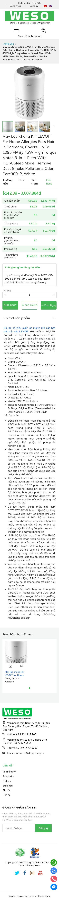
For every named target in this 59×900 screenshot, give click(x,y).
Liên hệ (6, 794)
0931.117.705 (34, 3)
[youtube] (40, 874)
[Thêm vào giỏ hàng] (10, 666)
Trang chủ (8, 43)
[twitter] (17, 874)
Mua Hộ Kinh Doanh (29, 36)
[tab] (29, 318)
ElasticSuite (44, 895)
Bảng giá (7, 785)
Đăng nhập (15, 6)
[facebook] (24, 874)
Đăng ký (34, 6)
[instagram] (32, 874)
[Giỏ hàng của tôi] (43, 30)
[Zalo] (53, 870)
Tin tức (6, 790)
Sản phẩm (8, 776)
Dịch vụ (6, 781)
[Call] (53, 879)
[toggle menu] (16, 30)
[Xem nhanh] (21, 666)
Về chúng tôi (9, 771)
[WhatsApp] (53, 862)
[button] (20, 126)
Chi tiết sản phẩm (17, 318)
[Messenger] (53, 887)
